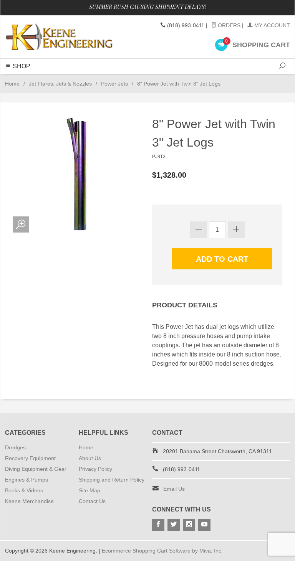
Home (12, 84)
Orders (228, 25)
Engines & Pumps (26, 480)
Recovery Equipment (30, 458)
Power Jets (114, 84)
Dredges (15, 447)
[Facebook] (158, 525)
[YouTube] (204, 525)
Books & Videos (24, 490)
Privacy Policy (95, 469)
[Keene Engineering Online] (59, 37)
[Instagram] (189, 525)
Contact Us (92, 501)
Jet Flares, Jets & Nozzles (60, 84)
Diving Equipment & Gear (35, 469)
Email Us (174, 489)
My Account (271, 25)
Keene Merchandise (29, 501)
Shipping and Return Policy (111, 480)
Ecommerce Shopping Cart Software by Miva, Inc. (162, 551)
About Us (90, 458)
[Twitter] (173, 525)
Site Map (89, 490)
